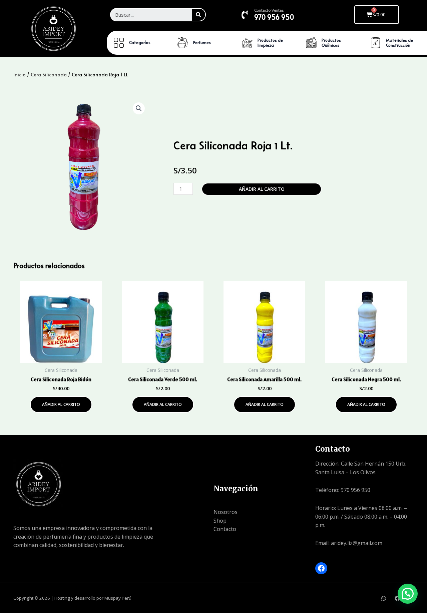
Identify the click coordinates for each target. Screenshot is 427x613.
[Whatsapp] (383, 598)
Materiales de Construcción (399, 42)
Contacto (225, 529)
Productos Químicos (331, 42)
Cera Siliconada (49, 74)
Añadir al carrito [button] (61, 404)
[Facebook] (321, 568)
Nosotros (226, 512)
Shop (220, 520)
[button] (139, 108)
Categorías (139, 42)
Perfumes (202, 42)
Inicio (19, 74)
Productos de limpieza (270, 42)
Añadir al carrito (262, 189)
